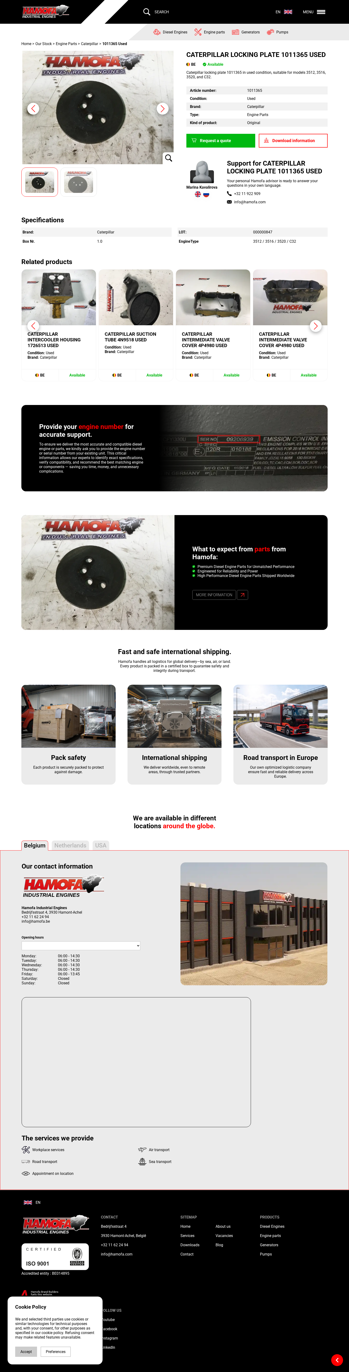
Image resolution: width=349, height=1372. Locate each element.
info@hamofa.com (250, 202)
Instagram (109, 1338)
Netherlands (70, 845)
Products (269, 1217)
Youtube (108, 1319)
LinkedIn (108, 1347)
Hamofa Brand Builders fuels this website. (44, 1293)
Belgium (35, 845)
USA (101, 845)
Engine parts (270, 1235)
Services (187, 1235)
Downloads (189, 1245)
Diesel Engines (272, 1226)
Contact (186, 1254)
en (278, 12)
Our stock (43, 44)
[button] (163, 109)
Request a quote (215, 140)
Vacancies (224, 1235)
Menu (308, 12)
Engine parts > (68, 44)
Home (26, 44)
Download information (293, 140)
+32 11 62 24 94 (35, 917)
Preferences (56, 1351)
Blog (219, 1245)
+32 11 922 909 (247, 193)
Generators (269, 1245)
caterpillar (89, 44)
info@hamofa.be (36, 921)
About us (223, 1226)
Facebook (109, 1329)
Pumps (266, 1254)
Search (162, 12)
